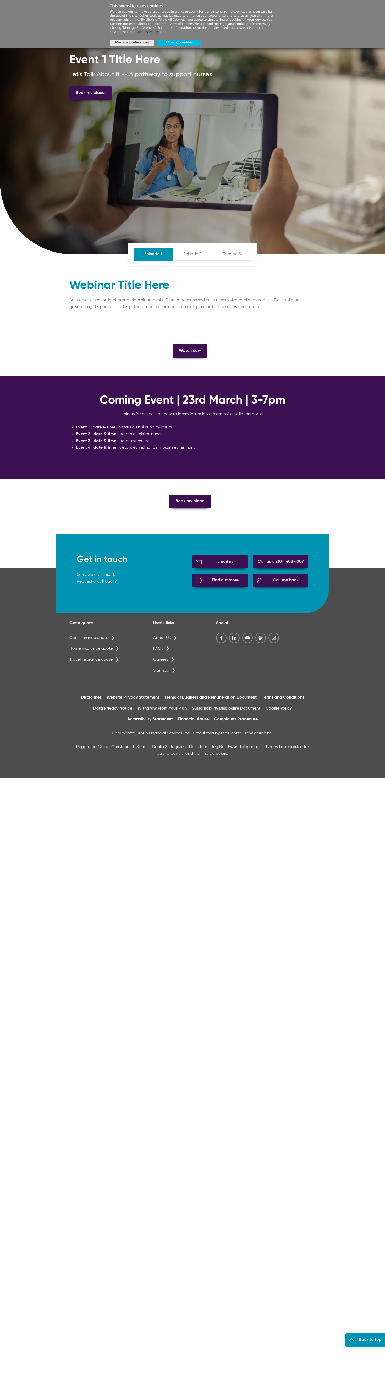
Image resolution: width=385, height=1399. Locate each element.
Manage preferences (132, 42)
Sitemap (161, 670)
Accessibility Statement (150, 719)
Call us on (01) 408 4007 (281, 562)
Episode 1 (153, 254)
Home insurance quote (91, 648)
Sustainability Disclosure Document (226, 708)
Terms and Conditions (283, 697)
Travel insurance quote (91, 659)
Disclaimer (91, 697)
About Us (162, 638)
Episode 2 (192, 254)
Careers (160, 659)
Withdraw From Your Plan (162, 708)
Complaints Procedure (236, 719)
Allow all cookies (179, 42)
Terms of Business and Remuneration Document (210, 697)
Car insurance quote (88, 638)
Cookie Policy (279, 708)
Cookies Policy (147, 31)
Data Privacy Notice (112, 708)
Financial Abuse (193, 719)
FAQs (158, 648)
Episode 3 (232, 254)
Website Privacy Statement (133, 697)
